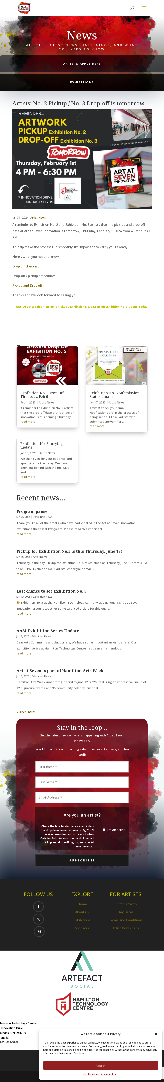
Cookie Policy (91, 1074)
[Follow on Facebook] (38, 906)
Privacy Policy (108, 1074)
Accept (101, 1066)
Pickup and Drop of (27, 285)
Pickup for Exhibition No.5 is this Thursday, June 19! (69, 551)
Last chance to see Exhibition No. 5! (52, 591)
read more (27, 421)
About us (82, 912)
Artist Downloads (126, 928)
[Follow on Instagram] (39, 931)
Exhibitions (82, 920)
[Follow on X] (38, 919)
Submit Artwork (126, 904)
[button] (156, 1034)
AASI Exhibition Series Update (47, 630)
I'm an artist (115, 830)
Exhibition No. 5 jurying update (41, 445)
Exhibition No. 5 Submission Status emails (115, 394)
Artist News (38, 217)
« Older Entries (26, 712)
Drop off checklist (25, 266)
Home (82, 904)
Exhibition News (42, 517)
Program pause (31, 511)
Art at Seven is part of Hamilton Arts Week (59, 670)
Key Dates (125, 912)
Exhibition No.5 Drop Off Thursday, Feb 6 (42, 394)
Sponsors (82, 928)
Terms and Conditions (126, 920)
